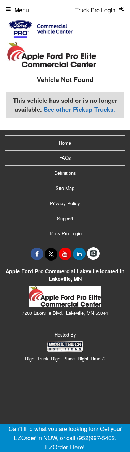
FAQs (65, 157)
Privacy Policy (65, 203)
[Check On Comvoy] (93, 253)
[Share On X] (51, 253)
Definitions (65, 172)
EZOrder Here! (65, 447)
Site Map (65, 188)
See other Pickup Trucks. (79, 109)
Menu (21, 10)
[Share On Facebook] (37, 253)
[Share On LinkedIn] (79, 253)
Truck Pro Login (65, 233)
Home (65, 142)
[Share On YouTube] (65, 253)
